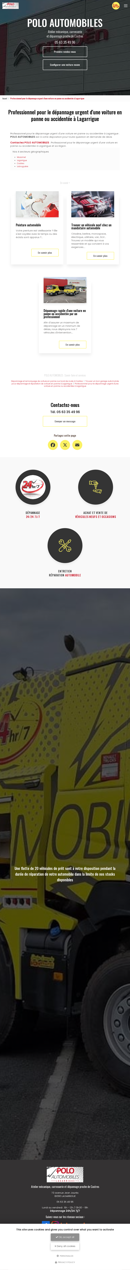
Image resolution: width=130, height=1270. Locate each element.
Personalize (66, 1255)
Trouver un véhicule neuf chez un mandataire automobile (91, 226)
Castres (20, 163)
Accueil (4, 98)
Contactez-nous (116, 6)
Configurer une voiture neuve (65, 64)
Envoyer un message (65, 421)
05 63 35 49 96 (65, 42)
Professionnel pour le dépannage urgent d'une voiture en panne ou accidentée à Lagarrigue (81, 385)
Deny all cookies (65, 1246)
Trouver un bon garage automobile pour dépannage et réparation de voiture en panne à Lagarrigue (65, 382)
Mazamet (21, 157)
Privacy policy (66, 1262)
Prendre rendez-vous (65, 51)
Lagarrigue (22, 160)
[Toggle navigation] (125, 6)
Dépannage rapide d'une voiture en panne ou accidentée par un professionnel (65, 313)
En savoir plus (45, 252)
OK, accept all (66, 1237)
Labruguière (22, 166)
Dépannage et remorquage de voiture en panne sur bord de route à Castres (47, 381)
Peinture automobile (28, 225)
